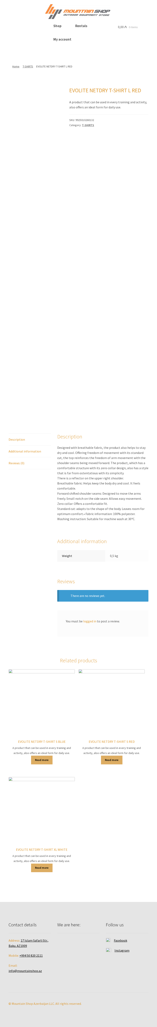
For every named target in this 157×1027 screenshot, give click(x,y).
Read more (41, 760)
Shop (57, 26)
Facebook (120, 940)
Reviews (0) (16, 463)
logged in (89, 621)
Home (15, 66)
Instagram (121, 950)
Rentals (81, 26)
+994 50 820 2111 (31, 955)
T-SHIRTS (28, 66)
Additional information (25, 451)
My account (62, 39)
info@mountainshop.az (25, 971)
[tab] (30, 440)
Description (17, 439)
